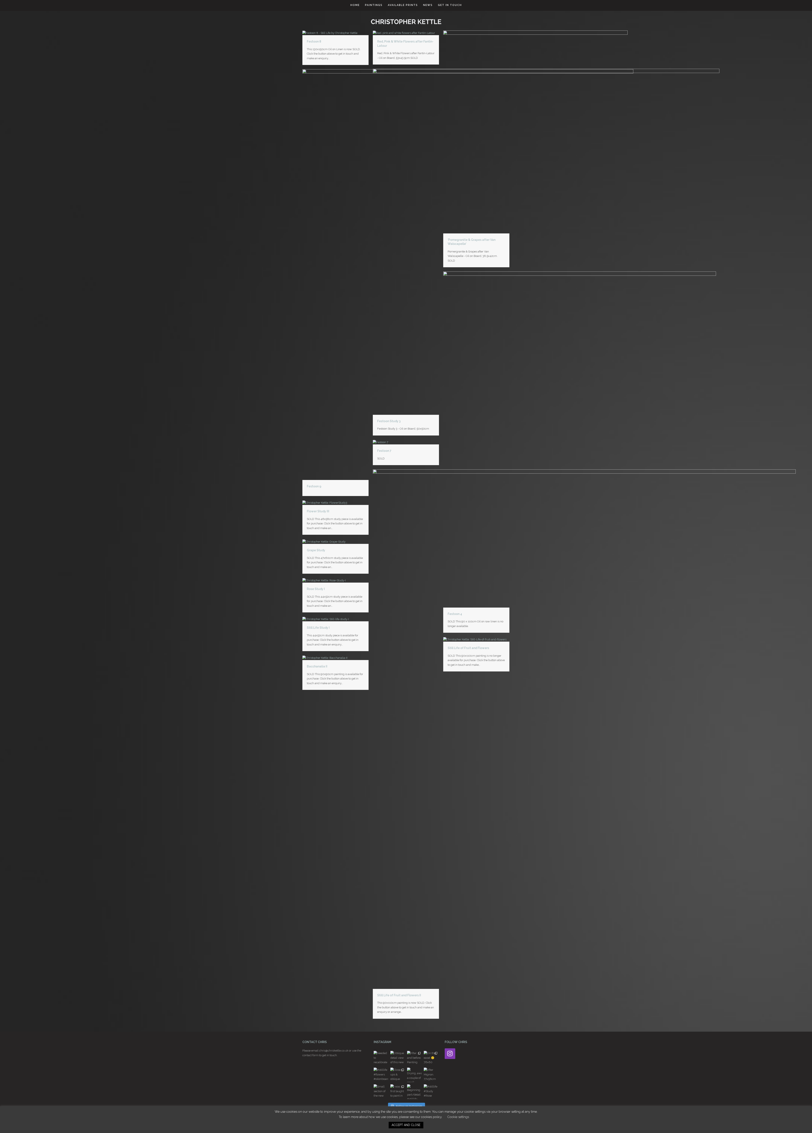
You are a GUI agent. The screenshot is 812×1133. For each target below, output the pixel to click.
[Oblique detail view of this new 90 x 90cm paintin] (397, 1058)
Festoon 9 (314, 486)
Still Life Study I (318, 627)
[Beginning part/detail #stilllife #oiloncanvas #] (414, 1091)
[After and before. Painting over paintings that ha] (414, 1058)
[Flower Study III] (324, 502)
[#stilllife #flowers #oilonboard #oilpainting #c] (381, 1075)
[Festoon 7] (380, 442)
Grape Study (316, 550)
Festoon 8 (314, 41)
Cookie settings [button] (458, 1117)
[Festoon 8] (329, 32)
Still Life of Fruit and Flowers (468, 648)
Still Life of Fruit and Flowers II (399, 995)
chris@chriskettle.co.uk (333, 1050)
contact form (310, 1055)
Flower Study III (318, 511)
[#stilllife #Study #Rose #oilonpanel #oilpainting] (431, 1091)
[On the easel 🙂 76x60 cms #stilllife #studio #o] (431, 1058)
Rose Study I (316, 589)
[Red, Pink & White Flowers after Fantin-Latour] (404, 32)
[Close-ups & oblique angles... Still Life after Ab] (397, 1075)
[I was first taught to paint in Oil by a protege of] (397, 1091)
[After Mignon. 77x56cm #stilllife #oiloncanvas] (431, 1075)
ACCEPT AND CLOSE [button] (406, 1125)
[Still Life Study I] (325, 618)
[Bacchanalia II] (324, 657)
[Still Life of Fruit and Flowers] (474, 639)
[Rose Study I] (324, 580)
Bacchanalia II (317, 666)
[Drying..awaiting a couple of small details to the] (414, 1075)
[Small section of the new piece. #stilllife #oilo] (381, 1091)
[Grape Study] (324, 541)
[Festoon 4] (579, 439)
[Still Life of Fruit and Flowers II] (584, 729)
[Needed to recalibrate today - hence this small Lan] (381, 1058)
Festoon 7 (384, 450)
